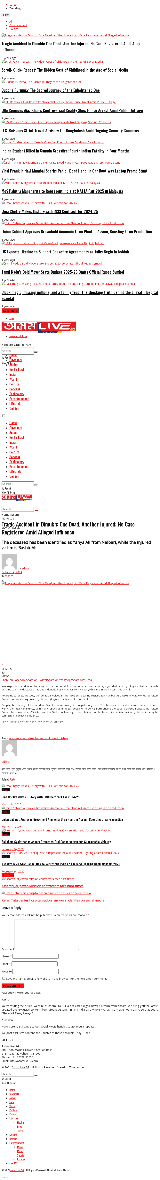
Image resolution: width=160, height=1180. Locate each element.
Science (13, 1135)
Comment (8, 949)
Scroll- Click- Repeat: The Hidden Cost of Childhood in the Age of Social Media (65, 70)
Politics (13, 29)
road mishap (60, 738)
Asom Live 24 (20, 1067)
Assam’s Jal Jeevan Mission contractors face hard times (43, 886)
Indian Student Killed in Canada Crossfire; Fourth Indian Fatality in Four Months (66, 151)
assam (24, 738)
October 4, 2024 (12, 572)
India (12, 374)
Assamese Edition (18, 336)
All (10, 21)
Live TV (13, 1163)
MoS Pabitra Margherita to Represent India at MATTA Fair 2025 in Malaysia (62, 191)
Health (20, 1122)
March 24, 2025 (11, 804)
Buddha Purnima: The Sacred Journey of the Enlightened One (51, 90)
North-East (16, 369)
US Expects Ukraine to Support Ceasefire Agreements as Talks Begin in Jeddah (65, 252)
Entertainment (18, 25)
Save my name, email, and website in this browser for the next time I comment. (56, 978)
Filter (6, 14)
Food (19, 1126)
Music (20, 1151)
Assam (13, 364)
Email (6, 964)
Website (7, 971)
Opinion (14, 408)
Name (7, 956)
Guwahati (15, 359)
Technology (16, 393)
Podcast (14, 388)
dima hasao (35, 738)
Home (13, 354)
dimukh (47, 738)
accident (14, 738)
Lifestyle (15, 403)
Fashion (21, 1159)
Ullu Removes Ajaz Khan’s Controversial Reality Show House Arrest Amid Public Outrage (72, 110)
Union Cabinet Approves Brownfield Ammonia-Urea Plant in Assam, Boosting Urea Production (77, 231)
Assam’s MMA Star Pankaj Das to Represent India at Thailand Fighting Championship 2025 (61, 863)
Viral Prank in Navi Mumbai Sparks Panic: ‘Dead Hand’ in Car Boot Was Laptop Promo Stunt (75, 171)
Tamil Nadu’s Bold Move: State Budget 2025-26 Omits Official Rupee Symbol (63, 272)
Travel (20, 1130)
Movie (20, 1147)
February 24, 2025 (13, 849)
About (12, 318)
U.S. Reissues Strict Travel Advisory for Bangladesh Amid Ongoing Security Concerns (70, 130)
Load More (10, 310)
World (13, 379)
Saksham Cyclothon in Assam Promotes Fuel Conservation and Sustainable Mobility (56, 841)
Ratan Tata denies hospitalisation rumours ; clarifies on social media (53, 900)
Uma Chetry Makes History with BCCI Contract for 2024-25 (50, 211)
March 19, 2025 (11, 827)
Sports (20, 1155)
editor (25, 568)
